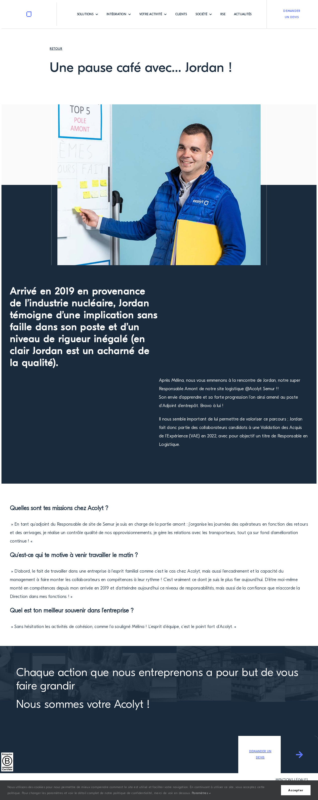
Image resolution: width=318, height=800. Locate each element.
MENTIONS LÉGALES (292, 780)
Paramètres (200, 793)
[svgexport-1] (29, 13)
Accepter (295, 790)
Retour (56, 48)
